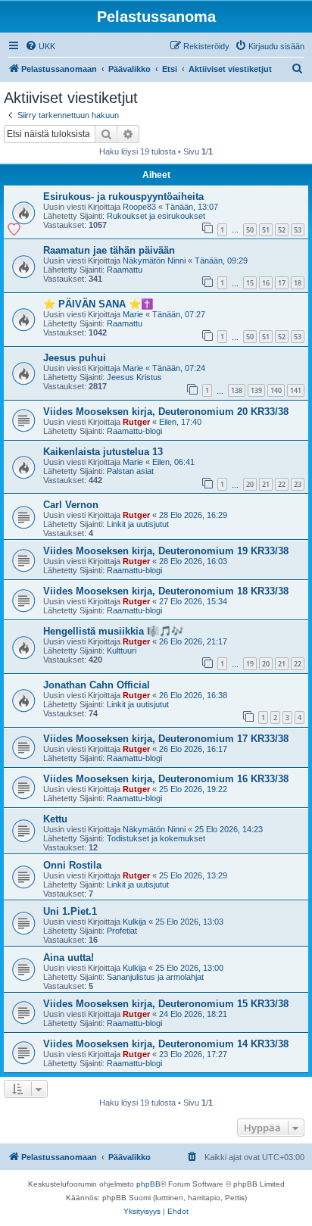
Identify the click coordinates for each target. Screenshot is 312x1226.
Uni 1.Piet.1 (70, 911)
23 (297, 484)
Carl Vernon (70, 504)
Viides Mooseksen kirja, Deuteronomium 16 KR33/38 (166, 779)
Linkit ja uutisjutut (138, 524)
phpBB (148, 1184)
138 (236, 390)
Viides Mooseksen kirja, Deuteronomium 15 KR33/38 (166, 1003)
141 (295, 390)
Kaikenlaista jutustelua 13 (103, 451)
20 (250, 484)
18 (297, 283)
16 (266, 283)
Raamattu (124, 269)
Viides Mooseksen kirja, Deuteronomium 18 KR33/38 (166, 591)
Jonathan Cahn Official (96, 685)
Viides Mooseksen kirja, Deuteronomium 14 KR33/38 (166, 1044)
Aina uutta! (68, 957)
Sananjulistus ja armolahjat (155, 976)
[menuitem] (40, 46)
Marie (133, 314)
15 (250, 283)
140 (276, 390)
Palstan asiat (130, 471)
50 (250, 230)
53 (297, 230)
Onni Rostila (72, 865)
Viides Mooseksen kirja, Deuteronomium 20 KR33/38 (166, 411)
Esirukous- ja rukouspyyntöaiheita (123, 196)
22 (281, 484)
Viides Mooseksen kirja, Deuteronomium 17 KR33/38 (166, 738)
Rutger (136, 421)
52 (281, 230)
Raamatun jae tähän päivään (109, 250)
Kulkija (134, 921)
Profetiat (122, 930)
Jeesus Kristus (134, 377)
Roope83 (139, 206)
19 (250, 664)
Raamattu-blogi (134, 430)
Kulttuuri (121, 650)
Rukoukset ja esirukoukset (156, 215)
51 (266, 230)
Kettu (55, 819)
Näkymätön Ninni (154, 260)
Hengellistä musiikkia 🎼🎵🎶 (113, 631)
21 (266, 484)
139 (256, 390)
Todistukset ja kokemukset (156, 838)
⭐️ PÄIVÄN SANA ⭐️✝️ (98, 304)
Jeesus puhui (74, 357)
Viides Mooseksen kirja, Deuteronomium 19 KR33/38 (166, 551)
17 (281, 283)
